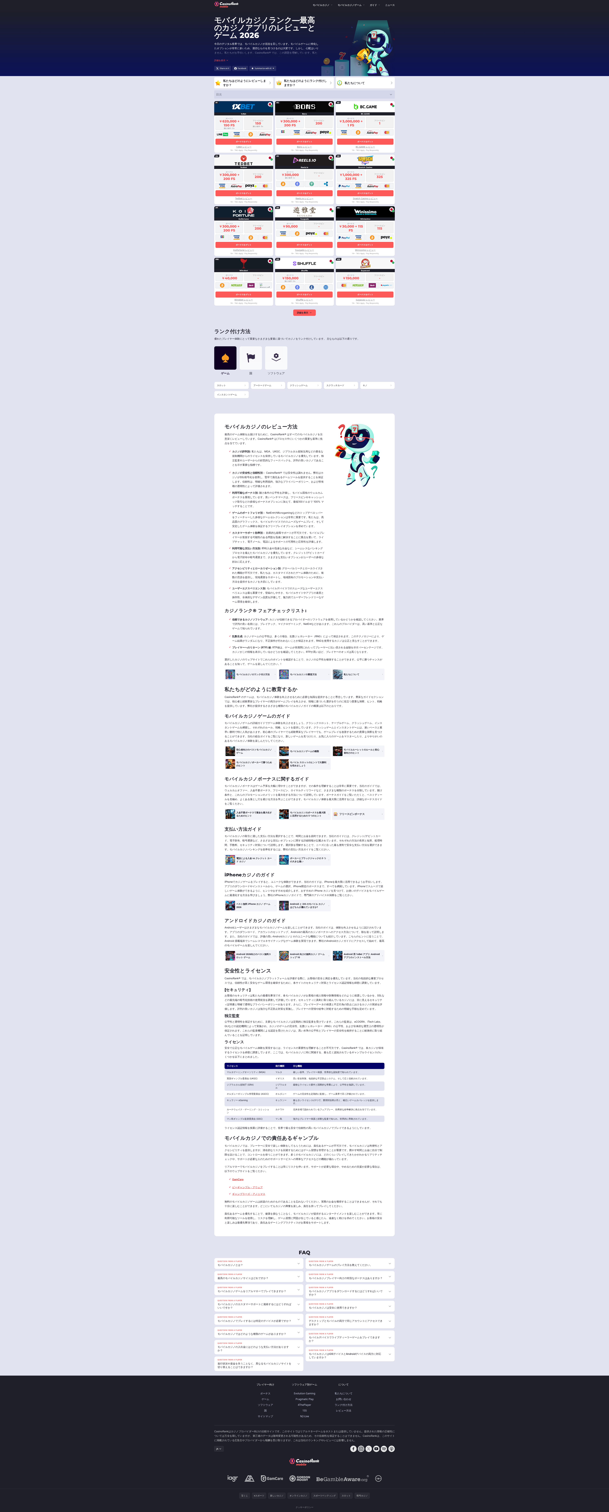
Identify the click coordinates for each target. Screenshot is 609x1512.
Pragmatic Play (305, 1399)
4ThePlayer (304, 1405)
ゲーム (265, 1399)
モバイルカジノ (321, 5)
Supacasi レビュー (365, 299)
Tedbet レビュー (243, 198)
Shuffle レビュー (304, 299)
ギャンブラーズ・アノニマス (248, 1194)
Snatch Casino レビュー (365, 198)
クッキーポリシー (304, 1507)
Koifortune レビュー (243, 250)
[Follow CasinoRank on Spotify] (384, 1449)
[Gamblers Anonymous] (249, 1478)
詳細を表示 (302, 312)
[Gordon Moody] (299, 1478)
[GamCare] (272, 1478)
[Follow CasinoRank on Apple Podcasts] (391, 1449)
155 (304, 1410)
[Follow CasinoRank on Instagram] (361, 1449)
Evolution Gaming (304, 1393)
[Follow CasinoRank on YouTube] (376, 1449)
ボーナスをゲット (243, 141)
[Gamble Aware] (342, 1478)
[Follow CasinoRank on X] (369, 1449)
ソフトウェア (265, 1405)
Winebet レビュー (243, 299)
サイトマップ (265, 1416)
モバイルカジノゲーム (350, 5)
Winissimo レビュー (365, 250)
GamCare (237, 1179)
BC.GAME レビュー (365, 146)
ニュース (390, 5)
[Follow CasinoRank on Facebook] (353, 1449)
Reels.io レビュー (304, 198)
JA (217, 1448)
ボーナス (265, 1393)
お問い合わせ (343, 1399)
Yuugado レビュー (304, 250)
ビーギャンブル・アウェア (247, 1187)
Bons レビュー (304, 146)
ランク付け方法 (343, 1405)
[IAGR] (233, 1478)
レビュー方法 (343, 1410)
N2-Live (304, 1416)
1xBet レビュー (243, 146)
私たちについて (343, 1393)
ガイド (373, 5)
